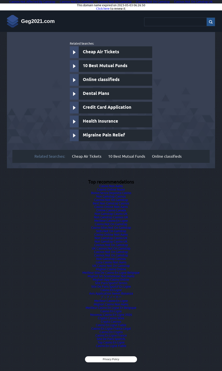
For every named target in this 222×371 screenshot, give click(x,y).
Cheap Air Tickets (101, 52)
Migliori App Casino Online (111, 279)
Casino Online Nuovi (111, 189)
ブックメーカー (111, 297)
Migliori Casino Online (111, 269)
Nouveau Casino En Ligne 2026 (111, 314)
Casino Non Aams (111, 186)
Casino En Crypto (111, 332)
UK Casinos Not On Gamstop (111, 248)
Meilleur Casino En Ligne (111, 220)
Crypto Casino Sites (111, 318)
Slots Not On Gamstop (111, 231)
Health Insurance (100, 121)
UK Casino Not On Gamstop (111, 265)
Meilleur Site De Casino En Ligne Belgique (111, 272)
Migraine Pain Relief (104, 135)
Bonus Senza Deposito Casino (111, 193)
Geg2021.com (38, 21)
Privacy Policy (111, 359)
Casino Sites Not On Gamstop (111, 227)
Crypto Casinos (111, 321)
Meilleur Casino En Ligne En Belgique (111, 307)
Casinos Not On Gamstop (111, 200)
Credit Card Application (107, 107)
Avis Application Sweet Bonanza (111, 293)
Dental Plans (96, 94)
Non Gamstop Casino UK (111, 213)
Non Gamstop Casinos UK (111, 217)
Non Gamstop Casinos (111, 196)
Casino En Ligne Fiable (111, 325)
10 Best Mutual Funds (105, 66)
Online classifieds (101, 80)
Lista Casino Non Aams (111, 262)
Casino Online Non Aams (111, 207)
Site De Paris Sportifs (111, 339)
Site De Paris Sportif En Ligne (111, 286)
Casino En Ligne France (111, 335)
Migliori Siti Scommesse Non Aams (111, 276)
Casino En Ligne (111, 290)
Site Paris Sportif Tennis (111, 283)
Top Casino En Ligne (111, 342)
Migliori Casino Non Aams (111, 304)
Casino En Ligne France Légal (111, 328)
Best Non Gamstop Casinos (111, 203)
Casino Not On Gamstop (111, 224)
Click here (103, 8)
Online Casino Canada (111, 210)
